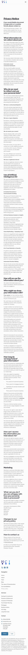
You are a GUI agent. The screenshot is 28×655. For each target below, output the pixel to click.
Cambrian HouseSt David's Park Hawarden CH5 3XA (7, 626)
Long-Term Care (5, 611)
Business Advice (5, 607)
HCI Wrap (3, 609)
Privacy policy (4, 588)
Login (12, 633)
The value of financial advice (8, 584)
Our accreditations (5, 586)
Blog (2, 582)
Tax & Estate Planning (6, 602)
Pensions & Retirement (7, 598)
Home (2, 575)
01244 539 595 (6, 619)
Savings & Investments (7, 596)
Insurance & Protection (7, 600)
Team (2, 579)
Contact (5, 633)
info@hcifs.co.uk (9, 542)
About (2, 577)
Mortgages (4, 605)
